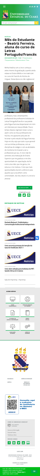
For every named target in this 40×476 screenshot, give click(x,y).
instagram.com (13, 442)
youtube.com (23, 442)
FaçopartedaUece (10, 60)
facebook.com (9, 442)
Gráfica (9, 382)
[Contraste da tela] (37, 6)
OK (34, 471)
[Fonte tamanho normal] (30, 6)
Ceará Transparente (12, 305)
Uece (28, 60)
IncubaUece (10, 378)
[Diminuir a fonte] (32, 6)
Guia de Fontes (12, 432)
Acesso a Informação (13, 430)
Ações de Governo (27, 333)
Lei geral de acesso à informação (12, 319)
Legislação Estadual (13, 333)
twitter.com (18, 442)
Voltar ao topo (23, 188)
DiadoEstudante (28, 58)
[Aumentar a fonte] (35, 6)
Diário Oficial (27, 319)
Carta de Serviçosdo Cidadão (27, 305)
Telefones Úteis (12, 435)
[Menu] (4, 6)
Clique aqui (20, 472)
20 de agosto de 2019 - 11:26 (13, 58)
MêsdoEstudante (20, 60)
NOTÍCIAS (8, 37)
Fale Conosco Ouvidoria (15, 425)
